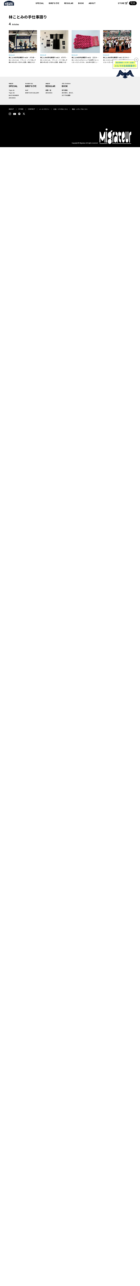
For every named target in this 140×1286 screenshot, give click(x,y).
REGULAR (68, 3)
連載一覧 (48, 90)
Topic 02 (11, 93)
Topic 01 (11, 90)
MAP (26, 90)
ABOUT (92, 3)
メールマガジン (44, 109)
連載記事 (48, 83)
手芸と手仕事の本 (66, 83)
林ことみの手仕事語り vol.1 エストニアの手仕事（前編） (117, 57)
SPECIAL (40, 3)
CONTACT (31, 109)
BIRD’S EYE (54, 3)
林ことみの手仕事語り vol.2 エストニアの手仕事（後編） (86, 57)
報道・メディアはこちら (80, 109)
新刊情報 (64, 90)
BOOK (81, 3)
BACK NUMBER (14, 95)
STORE (20, 109)
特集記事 (11, 83)
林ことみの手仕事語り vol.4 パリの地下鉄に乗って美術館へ (23, 57)
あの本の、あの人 (67, 93)
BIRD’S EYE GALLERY (32, 93)
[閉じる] (136, 60)
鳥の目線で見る (29, 83)
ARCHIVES (12, 98)
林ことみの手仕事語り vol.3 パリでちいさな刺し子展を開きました (54, 57)
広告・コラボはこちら (60, 109)
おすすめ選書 (66, 95)
